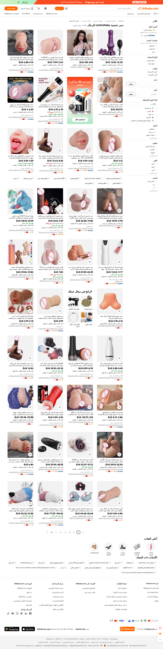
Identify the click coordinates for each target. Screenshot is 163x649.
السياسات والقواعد (121, 609)
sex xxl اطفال (127, 567)
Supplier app (80, 629)
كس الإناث (129, 563)
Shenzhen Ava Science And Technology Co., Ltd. (20, 326)
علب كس (11, 563)
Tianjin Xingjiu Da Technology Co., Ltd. (20, 170)
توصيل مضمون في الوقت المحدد (116, 596)
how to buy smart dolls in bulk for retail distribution (138, 572)
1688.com (58, 639)
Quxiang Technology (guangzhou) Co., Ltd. (20, 277)
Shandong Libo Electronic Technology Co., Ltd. (20, 70)
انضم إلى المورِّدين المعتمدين (22, 601)
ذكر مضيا (117, 563)
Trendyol (105, 639)
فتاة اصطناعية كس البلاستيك (146, 567)
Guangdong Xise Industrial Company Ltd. (110, 114)
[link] (160, 628)
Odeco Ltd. (119, 281)
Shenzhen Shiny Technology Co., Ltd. (80, 376)
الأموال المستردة (58, 601)
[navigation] (141, 277)
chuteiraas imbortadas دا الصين (98, 563)
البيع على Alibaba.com (24, 588)
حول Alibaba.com (152, 583)
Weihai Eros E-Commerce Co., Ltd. (51, 281)
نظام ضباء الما (102, 183)
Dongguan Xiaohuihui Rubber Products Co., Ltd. (110, 378)
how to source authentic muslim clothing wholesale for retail (35, 567)
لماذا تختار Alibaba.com (151, 588)
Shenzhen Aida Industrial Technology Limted (20, 376)
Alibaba (121, 21)
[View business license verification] (101, 646)
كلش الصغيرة (74, 178)
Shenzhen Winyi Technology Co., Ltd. (50, 121)
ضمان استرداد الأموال (120, 592)
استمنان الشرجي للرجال (113, 178)
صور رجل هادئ (28, 178)
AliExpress (49, 639)
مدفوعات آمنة (122, 588)
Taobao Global (90, 639)
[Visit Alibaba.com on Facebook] (30, 613)
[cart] (38, 9)
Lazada (81, 639)
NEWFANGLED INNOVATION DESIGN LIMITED (110, 326)
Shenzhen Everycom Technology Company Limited (80, 228)
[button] (66, 8)
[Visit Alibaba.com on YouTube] (12, 613)
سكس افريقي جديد (111, 567)
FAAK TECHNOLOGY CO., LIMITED (111, 225)
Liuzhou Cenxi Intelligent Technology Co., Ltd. (50, 70)
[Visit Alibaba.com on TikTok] (8, 613)
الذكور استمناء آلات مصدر (76, 563)
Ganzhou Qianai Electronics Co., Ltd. (21, 230)
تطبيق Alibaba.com (43, 629)
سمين (15, 178)
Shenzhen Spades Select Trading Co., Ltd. (20, 117)
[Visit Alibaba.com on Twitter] (21, 613)
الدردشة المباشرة (57, 592)
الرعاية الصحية (110, 21)
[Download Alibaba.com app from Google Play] (11, 629)
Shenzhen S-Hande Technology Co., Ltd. (80, 168)
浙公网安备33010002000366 (117, 646)
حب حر (62, 567)
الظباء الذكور (116, 183)
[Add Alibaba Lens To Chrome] (127, 629)
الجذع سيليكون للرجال (56, 563)
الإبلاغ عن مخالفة (58, 609)
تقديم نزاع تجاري (58, 596)
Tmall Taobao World (70, 639)
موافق (131, 84)
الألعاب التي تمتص (59, 178)
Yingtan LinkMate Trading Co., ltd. (81, 67)
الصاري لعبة (88, 183)
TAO (98, 639)
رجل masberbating (26, 563)
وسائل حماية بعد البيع (120, 601)
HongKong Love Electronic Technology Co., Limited (50, 232)
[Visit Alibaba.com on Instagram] (17, 613)
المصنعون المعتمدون (88, 588)
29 (52, 532)
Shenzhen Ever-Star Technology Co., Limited (50, 329)
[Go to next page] (47, 532)
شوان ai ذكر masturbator (146, 563)
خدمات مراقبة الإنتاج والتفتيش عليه (115, 605)
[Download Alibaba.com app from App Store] (28, 629)
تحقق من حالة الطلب (25, 596)
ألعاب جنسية (86, 21)
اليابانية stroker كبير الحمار (92, 178)
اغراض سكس (74, 567)
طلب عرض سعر (89, 592)
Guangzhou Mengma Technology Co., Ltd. (110, 170)
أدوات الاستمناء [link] (74, 21)
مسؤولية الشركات (153, 596)
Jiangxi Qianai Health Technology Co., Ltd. (50, 378)
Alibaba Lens (150, 629)
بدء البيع (29, 592)
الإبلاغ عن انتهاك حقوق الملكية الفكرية (51, 605)
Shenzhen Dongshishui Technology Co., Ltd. (50, 170)
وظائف (156, 601)
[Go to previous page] (83, 532)
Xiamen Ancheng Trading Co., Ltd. (81, 280)
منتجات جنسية (98, 21)
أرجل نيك (40, 563)
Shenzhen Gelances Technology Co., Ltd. (110, 70)
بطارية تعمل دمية (42, 178)
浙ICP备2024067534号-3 (138, 646)
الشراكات (29, 605)
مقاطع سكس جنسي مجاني (92, 567)
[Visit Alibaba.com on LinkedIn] (26, 613)
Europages (113, 639)
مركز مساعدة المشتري (56, 588)
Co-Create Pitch (153, 592)
